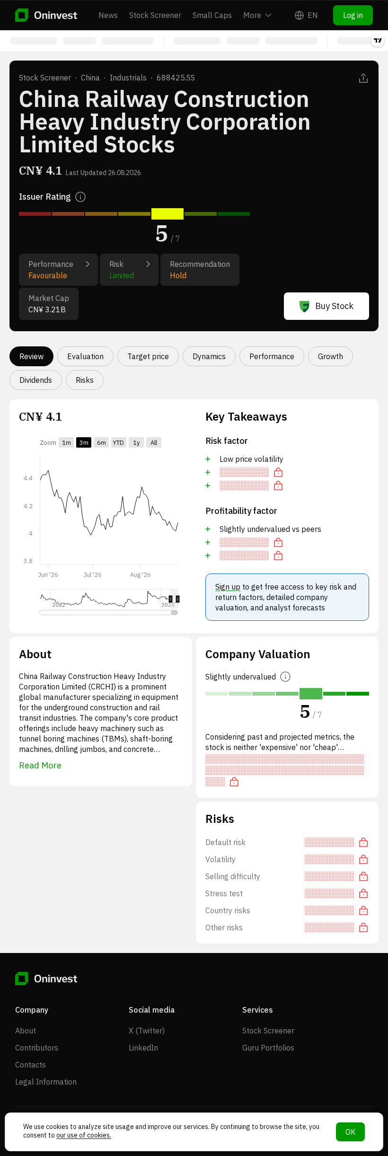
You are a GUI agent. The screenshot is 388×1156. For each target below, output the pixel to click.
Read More (40, 765)
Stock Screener (155, 15)
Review (31, 356)
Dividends (35, 380)
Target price (148, 356)
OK (350, 1132)
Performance (271, 356)
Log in (353, 15)
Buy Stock (334, 305)
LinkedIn (143, 1047)
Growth (330, 356)
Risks (85, 380)
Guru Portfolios (268, 1047)
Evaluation (85, 356)
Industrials (128, 77)
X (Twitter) (147, 1030)
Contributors (36, 1047)
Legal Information (46, 1081)
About (25, 1030)
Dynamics (209, 356)
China (90, 77)
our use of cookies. (83, 1135)
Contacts (30, 1064)
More (252, 15)
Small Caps (212, 15)
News (108, 15)
